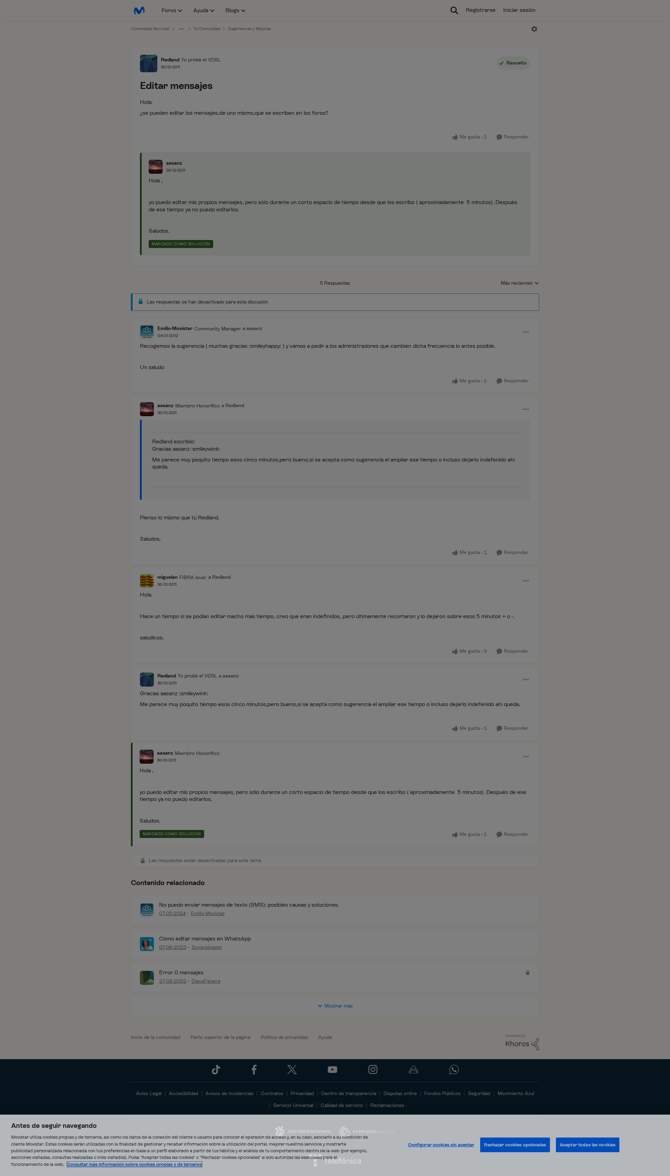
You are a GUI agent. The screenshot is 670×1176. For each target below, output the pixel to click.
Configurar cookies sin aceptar (441, 1144)
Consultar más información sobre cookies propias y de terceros (134, 1164)
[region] (335, 1145)
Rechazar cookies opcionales (515, 1144)
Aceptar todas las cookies (588, 1144)
